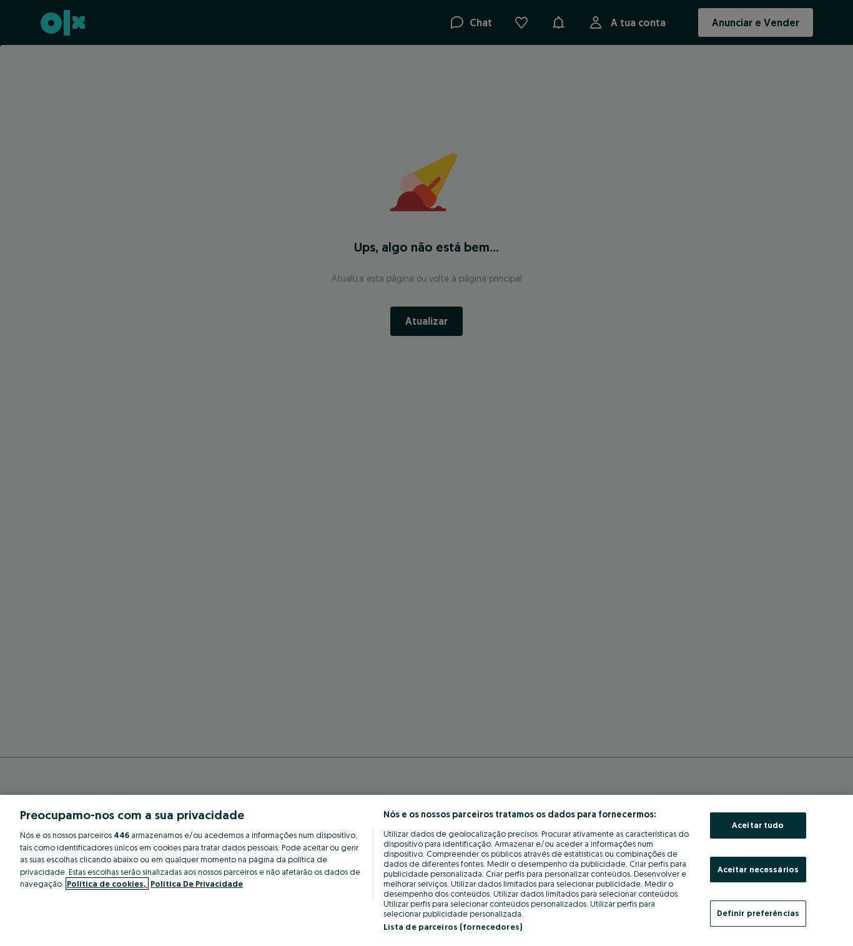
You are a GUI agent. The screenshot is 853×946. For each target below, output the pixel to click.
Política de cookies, (107, 884)
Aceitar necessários (758, 869)
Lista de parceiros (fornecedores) (452, 927)
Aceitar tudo (758, 825)
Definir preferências (758, 913)
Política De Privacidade (196, 884)
